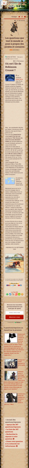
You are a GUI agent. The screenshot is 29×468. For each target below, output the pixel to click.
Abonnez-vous (14, 317)
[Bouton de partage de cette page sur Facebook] (22, 17)
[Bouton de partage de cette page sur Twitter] (19, 17)
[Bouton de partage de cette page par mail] (25, 17)
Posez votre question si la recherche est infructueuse (14, 443)
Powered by (11, 322)
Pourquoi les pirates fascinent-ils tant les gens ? (21, 363)
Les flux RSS (14, 292)
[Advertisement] (13, 115)
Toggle (4, 3)
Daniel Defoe (19, 79)
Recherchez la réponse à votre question (11, 436)
